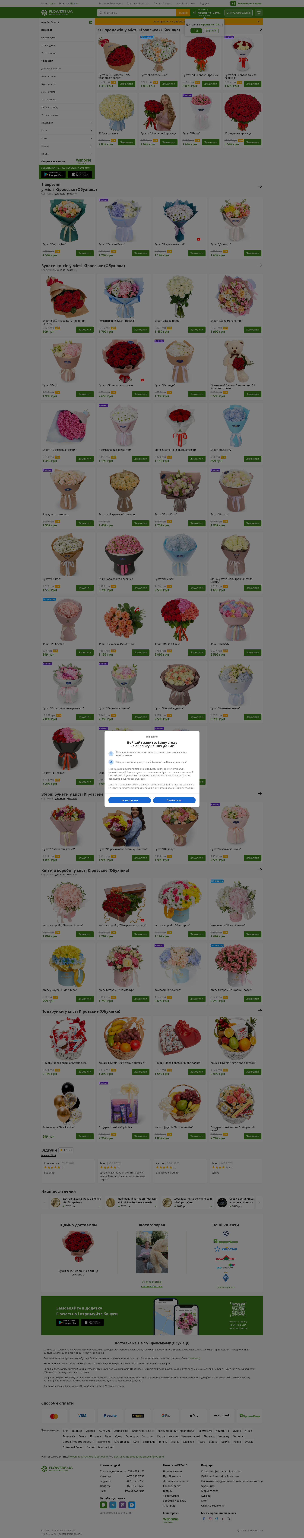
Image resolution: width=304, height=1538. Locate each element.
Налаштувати (129, 800)
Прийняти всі (174, 800)
